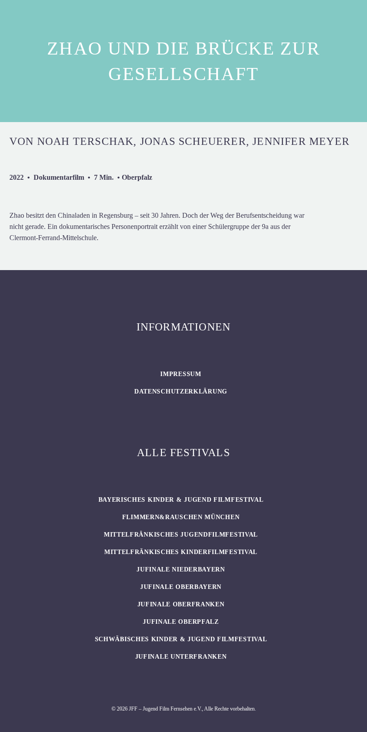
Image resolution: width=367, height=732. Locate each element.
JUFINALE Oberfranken (181, 604)
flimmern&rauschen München (181, 517)
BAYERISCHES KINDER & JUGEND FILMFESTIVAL (181, 499)
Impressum (180, 374)
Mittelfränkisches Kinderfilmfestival (180, 552)
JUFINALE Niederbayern (181, 569)
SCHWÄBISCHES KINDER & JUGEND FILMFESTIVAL (181, 639)
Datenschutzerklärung (180, 391)
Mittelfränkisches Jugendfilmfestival (181, 534)
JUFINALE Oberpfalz (181, 621)
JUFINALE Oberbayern (181, 587)
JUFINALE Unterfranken (181, 656)
